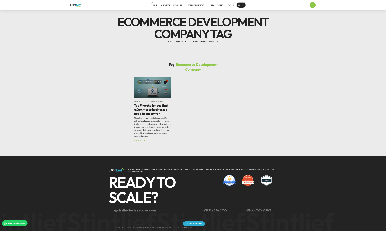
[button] (164, 190)
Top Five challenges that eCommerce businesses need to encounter (151, 109)
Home (171, 41)
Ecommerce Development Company (150, 82)
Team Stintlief (157, 101)
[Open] (313, 5)
